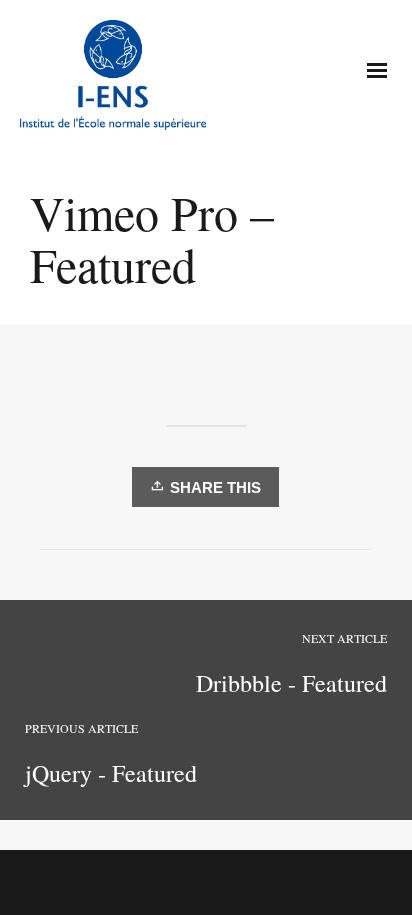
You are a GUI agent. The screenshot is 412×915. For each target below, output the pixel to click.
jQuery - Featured (111, 773)
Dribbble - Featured (291, 683)
